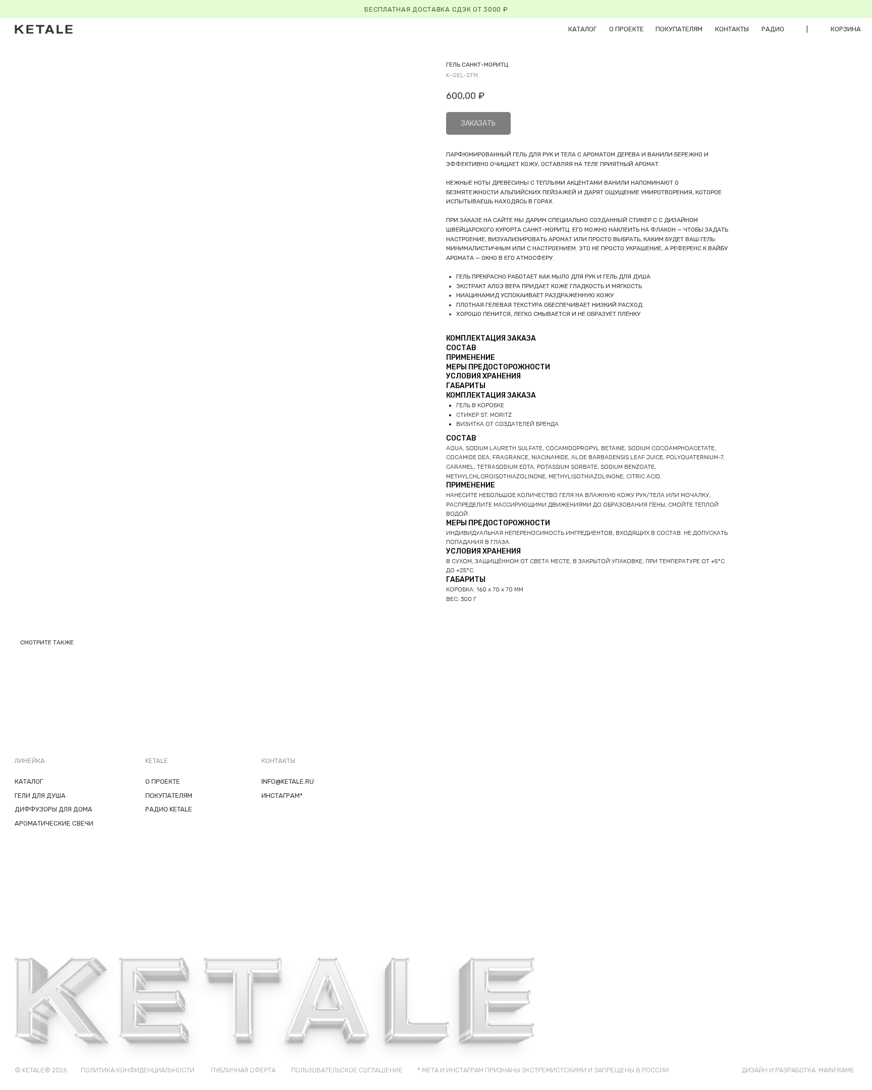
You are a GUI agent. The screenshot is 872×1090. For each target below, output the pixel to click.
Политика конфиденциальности (137, 1070)
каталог (582, 29)
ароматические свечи (54, 823)
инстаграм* (282, 795)
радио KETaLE (168, 809)
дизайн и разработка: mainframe (798, 1070)
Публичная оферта (243, 1070)
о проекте (162, 781)
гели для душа (40, 795)
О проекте (626, 29)
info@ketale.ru (287, 781)
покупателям (679, 29)
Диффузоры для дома (53, 809)
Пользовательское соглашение (347, 1070)
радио (772, 29)
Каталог (29, 781)
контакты (732, 29)
